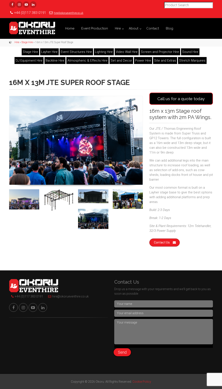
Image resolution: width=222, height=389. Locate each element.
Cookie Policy (141, 381)
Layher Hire (49, 52)
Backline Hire (55, 60)
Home (69, 28)
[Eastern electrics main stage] (24, 199)
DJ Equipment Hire (29, 60)
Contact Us (162, 242)
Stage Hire (27, 42)
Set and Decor (121, 60)
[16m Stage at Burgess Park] (93, 219)
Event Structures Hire (76, 52)
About (133, 28)
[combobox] (188, 5)
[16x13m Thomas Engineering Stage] (93, 196)
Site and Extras (165, 60)
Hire (118, 28)
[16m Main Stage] (76, 140)
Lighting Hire (104, 52)
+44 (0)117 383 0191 (29, 296)
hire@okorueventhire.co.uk (68, 13)
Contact (152, 28)
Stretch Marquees (192, 60)
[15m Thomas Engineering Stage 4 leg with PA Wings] (59, 200)
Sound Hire (190, 52)
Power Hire (143, 60)
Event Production (94, 28)
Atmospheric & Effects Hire (87, 60)
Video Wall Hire (127, 52)
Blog (169, 28)
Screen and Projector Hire (160, 52)
